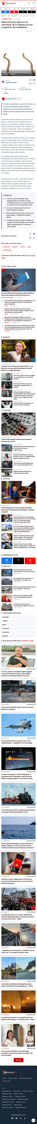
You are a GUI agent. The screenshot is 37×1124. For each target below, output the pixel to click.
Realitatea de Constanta (8, 1102)
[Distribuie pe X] (34, 83)
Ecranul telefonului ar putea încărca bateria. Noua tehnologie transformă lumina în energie (17, 295)
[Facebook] (5, 12)
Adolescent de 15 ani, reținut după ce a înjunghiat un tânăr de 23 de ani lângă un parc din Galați (24, 545)
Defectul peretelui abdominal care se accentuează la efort (23, 464)
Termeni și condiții (12, 1078)
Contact (4, 1078)
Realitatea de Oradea (20, 1096)
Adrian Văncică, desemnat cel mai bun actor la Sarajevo (23, 404)
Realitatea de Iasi (18, 1104)
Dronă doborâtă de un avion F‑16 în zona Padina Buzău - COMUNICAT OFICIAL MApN (19, 215)
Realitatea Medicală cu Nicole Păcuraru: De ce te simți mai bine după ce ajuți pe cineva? (24, 456)
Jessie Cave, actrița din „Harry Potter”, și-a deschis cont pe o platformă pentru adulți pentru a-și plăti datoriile (17, 368)
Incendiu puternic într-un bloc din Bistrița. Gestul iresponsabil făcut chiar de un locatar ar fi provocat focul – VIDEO (17, 917)
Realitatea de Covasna (7, 1096)
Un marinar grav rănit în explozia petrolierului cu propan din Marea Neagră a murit (18, 811)
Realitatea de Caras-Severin (8, 1099)
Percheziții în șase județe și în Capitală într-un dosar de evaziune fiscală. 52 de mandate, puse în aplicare (19, 302)
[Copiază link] (30, 79)
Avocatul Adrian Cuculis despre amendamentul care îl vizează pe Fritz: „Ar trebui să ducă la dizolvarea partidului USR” (24, 519)
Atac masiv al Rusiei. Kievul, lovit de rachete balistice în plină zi (18, 209)
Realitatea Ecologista (28, 1091)
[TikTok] (32, 12)
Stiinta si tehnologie (7, 297)
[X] (23, 12)
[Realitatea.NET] (8, 3)
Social (6, 306)
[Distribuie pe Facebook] (34, 79)
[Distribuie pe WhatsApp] (30, 83)
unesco (22, 247)
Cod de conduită (6, 1081)
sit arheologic (6, 250)
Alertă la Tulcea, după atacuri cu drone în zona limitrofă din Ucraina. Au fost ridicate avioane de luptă (17, 881)
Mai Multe (18, 1060)
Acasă (4, 16)
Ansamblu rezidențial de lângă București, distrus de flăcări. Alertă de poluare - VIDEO (17, 985)
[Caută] (29, 3)
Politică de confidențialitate (25, 1078)
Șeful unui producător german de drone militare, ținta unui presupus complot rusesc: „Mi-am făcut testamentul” (19, 310)
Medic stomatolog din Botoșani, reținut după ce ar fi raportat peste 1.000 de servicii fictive (23, 537)
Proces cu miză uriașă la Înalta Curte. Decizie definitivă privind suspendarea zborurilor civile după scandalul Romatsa (23, 529)
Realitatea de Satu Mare (8, 1107)
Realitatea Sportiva (6, 1091)
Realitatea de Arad (20, 1102)
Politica (6, 322)
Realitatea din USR (18, 1094)
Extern (6, 314)
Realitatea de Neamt (7, 1094)
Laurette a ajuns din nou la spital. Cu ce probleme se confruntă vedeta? (24, 377)
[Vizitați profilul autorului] (3, 82)
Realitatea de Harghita (23, 1099)
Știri (8, 16)
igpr (29, 247)
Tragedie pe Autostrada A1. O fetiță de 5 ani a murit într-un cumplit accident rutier (17, 951)
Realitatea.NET (11, 83)
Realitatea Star (16, 1091)
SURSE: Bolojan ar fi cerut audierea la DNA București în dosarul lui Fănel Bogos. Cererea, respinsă (17, 510)
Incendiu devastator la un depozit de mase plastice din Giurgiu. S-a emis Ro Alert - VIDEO (18, 1019)
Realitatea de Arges (7, 1104)
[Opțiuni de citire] (33, 1120)
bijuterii (15, 247)
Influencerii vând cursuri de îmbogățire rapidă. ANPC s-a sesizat (22, 385)
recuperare (6, 247)
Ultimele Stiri (14, 16)
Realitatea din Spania (21, 1107)
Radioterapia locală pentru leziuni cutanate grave (22, 472)
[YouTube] (14, 12)
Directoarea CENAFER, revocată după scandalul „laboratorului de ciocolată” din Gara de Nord (17, 1053)
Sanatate (7, 331)
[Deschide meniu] (34, 3)
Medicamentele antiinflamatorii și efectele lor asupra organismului (24, 448)
